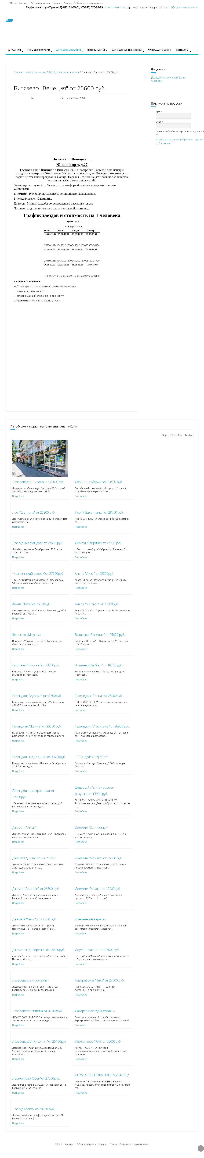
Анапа (75, 72)
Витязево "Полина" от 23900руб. (36, 665)
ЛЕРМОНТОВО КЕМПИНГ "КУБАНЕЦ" (102, 1075)
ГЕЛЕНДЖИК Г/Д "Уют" (91, 757)
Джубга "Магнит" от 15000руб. (97, 950)
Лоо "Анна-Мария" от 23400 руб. (99, 482)
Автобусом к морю (68, 49)
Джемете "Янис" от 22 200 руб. (34, 919)
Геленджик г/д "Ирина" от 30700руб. (39, 757)
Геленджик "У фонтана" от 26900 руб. (102, 726)
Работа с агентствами (40, 3)
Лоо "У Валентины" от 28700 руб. (99, 512)
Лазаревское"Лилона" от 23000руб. (38, 482)
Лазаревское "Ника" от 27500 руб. (99, 980)
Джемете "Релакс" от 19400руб (97, 888)
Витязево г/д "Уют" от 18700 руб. (99, 665)
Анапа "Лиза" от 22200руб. (94, 573)
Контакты (23, 3)
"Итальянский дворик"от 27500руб (37, 573)
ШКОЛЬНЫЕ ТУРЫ (97, 49)
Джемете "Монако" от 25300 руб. (99, 858)
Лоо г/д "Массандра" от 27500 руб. (37, 543)
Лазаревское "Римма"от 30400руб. (37, 1011)
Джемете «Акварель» (90, 919)
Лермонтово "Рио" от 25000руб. (98, 1041)
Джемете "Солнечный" (92, 827)
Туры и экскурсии (38, 49)
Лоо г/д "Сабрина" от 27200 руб (98, 543)
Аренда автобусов (159, 49)
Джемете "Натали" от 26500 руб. (35, 888)
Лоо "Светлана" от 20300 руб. (33, 512)
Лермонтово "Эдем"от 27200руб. (36, 1078)
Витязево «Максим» (26, 634)
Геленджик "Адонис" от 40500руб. (37, 696)
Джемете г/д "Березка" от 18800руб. (38, 950)
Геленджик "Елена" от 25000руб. (99, 696)
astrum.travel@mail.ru (114, 7)
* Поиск (12, 3)
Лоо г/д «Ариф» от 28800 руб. (33, 1109)
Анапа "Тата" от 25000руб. (31, 604)
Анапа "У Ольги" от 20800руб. (97, 604)
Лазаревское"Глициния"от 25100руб (39, 1041)
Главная (15, 49)
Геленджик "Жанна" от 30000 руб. (37, 726)
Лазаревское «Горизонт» (30, 980)
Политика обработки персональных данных (83, 3)
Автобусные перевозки (127, 49)
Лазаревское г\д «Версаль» (95, 1011)
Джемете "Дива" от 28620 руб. (34, 858)
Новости (56, 3)
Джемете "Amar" (24, 827)
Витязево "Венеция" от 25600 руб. (100, 634)
